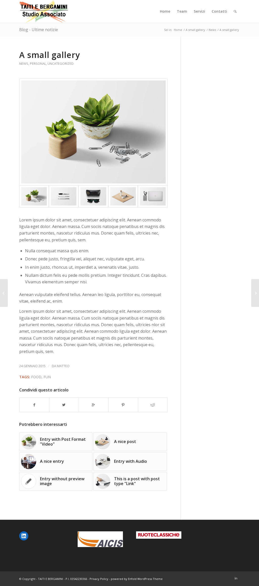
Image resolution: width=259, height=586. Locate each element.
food (36, 376)
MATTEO (63, 366)
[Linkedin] (236, 578)
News (212, 30)
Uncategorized (61, 63)
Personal (38, 63)
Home (178, 30)
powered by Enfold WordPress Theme (137, 579)
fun (47, 376)
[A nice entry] (4, 293)
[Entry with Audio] (255, 293)
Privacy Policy (99, 579)
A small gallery (195, 30)
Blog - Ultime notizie (38, 29)
